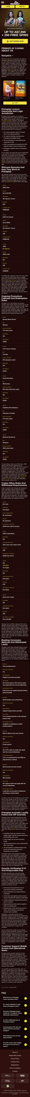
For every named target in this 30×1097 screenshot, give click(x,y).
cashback (22, 477)
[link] (8, 90)
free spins (8, 478)
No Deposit (6, 248)
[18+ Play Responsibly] (7, 1076)
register (3, 161)
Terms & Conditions (15, 1068)
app (11, 962)
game (5, 61)
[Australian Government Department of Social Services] (22, 1081)
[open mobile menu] (2, 2)
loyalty (13, 829)
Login (8, 6)
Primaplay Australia (6, 120)
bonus (11, 58)
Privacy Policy (15, 1058)
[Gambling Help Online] (7, 1081)
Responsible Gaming (15, 1055)
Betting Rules (15, 1065)
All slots (15, 103)
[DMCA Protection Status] (7, 1086)
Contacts (15, 1071)
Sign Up (22, 6)
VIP (5, 847)
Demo (8, 92)
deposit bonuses (12, 280)
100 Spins (6, 565)
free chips (22, 475)
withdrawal (9, 181)
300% (12, 69)
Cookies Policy (15, 1061)
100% (9, 70)
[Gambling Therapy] (22, 1076)
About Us (15, 1052)
